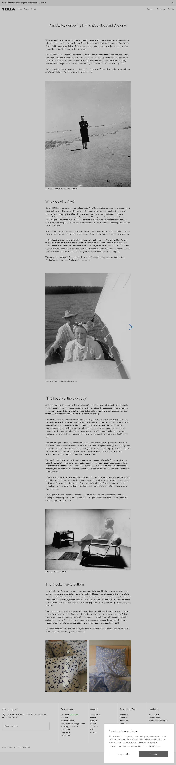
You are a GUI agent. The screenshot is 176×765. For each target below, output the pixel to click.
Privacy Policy (155, 746)
